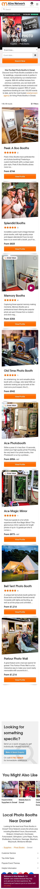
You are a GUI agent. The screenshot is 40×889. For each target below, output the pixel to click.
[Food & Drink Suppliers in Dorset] (10, 789)
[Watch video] (31, 287)
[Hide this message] (35, 876)
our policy (7, 885)
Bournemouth (30, 831)
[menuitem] (20, 853)
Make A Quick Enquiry (15, 752)
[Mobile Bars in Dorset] (27, 789)
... (11, 167)
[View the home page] (13, 4)
